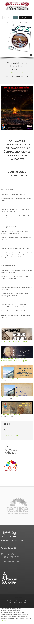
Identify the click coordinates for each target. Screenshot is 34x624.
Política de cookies (17, 597)
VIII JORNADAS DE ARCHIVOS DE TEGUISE (14, 341)
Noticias (11, 76)
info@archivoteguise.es (10, 553)
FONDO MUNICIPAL (12, 435)
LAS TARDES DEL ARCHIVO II (10, 379)
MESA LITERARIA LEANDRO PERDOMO (13, 414)
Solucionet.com (17, 602)
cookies (3, 620)
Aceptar (30, 610)
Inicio (7, 76)
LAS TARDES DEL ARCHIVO (9, 397)
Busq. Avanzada (26, 18)
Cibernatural (24, 602)
